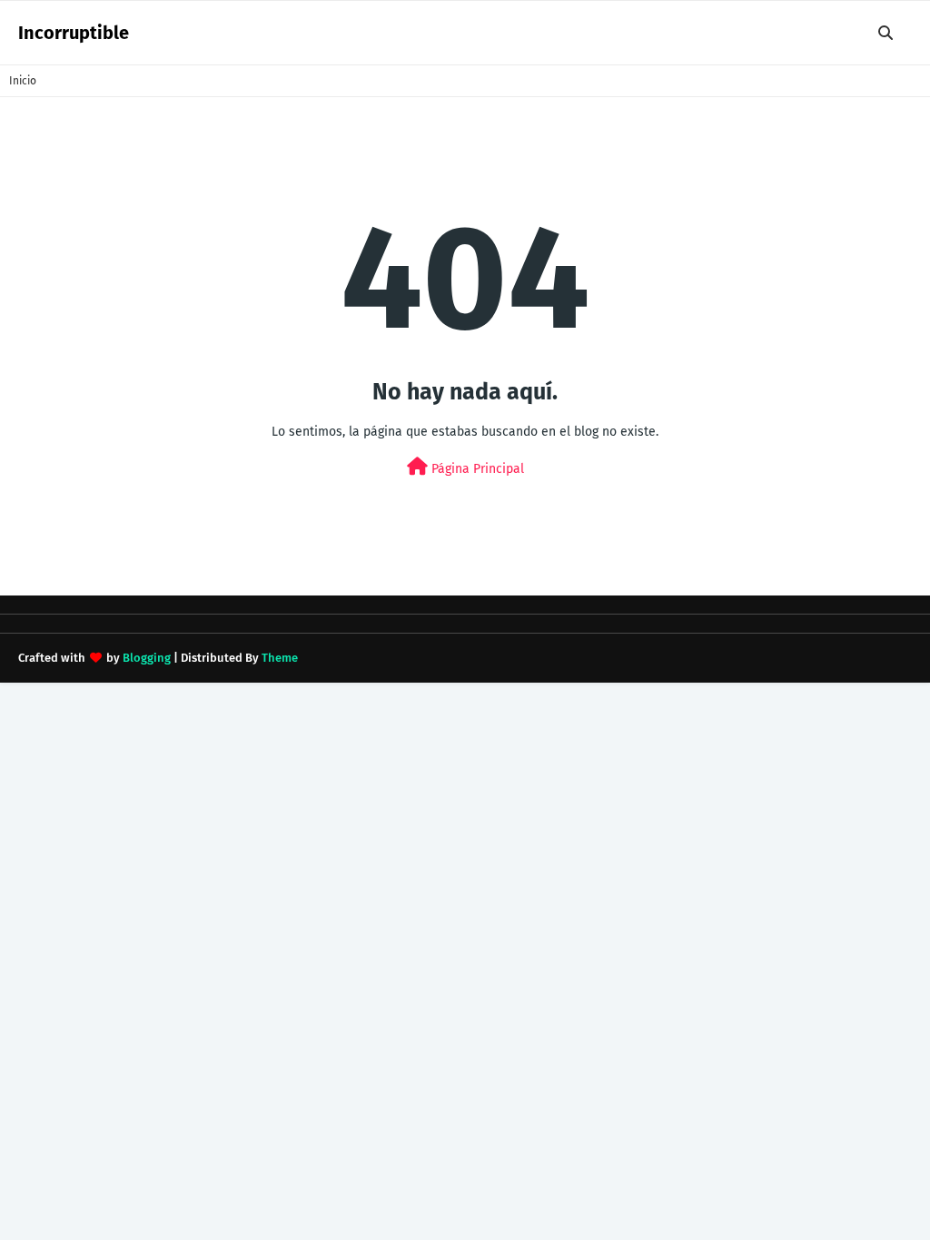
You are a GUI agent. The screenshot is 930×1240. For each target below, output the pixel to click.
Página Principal (476, 469)
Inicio (22, 80)
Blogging (147, 657)
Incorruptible (73, 33)
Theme (280, 657)
